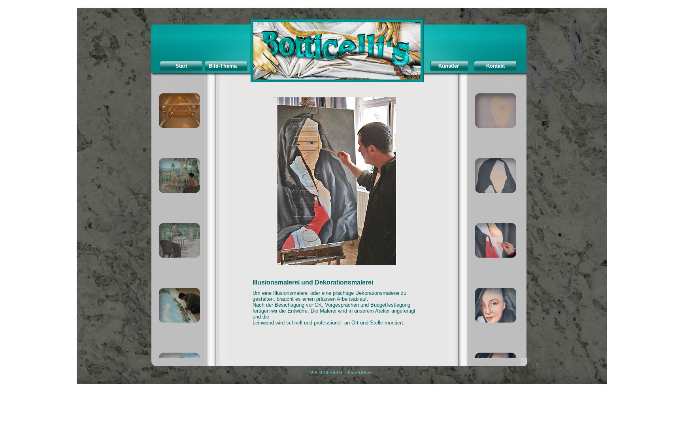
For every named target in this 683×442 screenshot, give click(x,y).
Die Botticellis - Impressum (341, 372)
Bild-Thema (223, 66)
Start (181, 66)
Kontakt (495, 66)
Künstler (448, 66)
